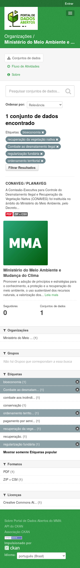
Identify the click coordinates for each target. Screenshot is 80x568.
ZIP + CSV (20, 214)
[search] (68, 91)
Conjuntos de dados (25, 58)
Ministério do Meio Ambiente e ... (39, 42)
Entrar (69, 3)
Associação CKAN (17, 531)
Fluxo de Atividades (25, 66)
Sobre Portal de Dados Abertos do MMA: (33, 520)
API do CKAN (13, 526)
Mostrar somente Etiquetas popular (30, 452)
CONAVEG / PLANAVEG (26, 183)
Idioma (9, 554)
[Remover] (43, 132)
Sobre (15, 74)
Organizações (18, 36)
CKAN (12, 548)
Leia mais (51, 294)
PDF (9, 214)
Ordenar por (15, 104)
